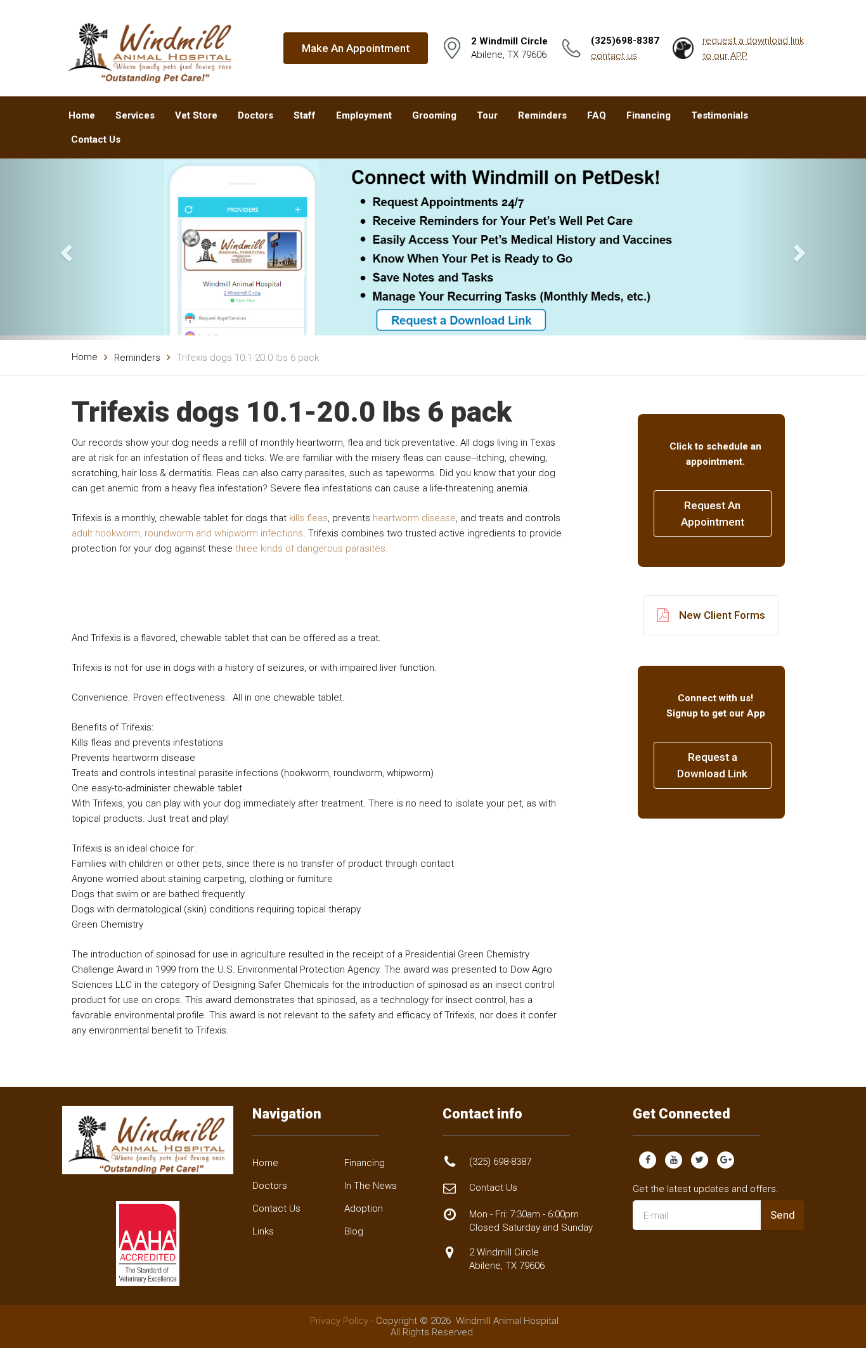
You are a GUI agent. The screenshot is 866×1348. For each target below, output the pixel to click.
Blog (353, 1231)
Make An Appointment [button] (356, 48)
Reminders (542, 115)
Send (783, 1215)
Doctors (255, 115)
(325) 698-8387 (500, 1161)
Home (81, 115)
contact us (614, 56)
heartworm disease (414, 518)
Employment (364, 115)
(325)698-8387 (625, 40)
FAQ (596, 115)
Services (135, 115)
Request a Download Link (712, 765)
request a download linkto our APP (753, 48)
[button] (65, 249)
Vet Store (196, 115)
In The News (370, 1185)
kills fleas (308, 518)
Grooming (434, 115)
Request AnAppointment (712, 513)
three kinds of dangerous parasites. (311, 548)
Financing (648, 115)
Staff (305, 115)
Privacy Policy (339, 1320)
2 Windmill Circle (507, 1259)
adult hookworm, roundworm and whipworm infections (187, 533)
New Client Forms (722, 615)
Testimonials (719, 115)
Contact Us (95, 139)
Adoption (363, 1208)
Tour (487, 115)
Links (263, 1231)
